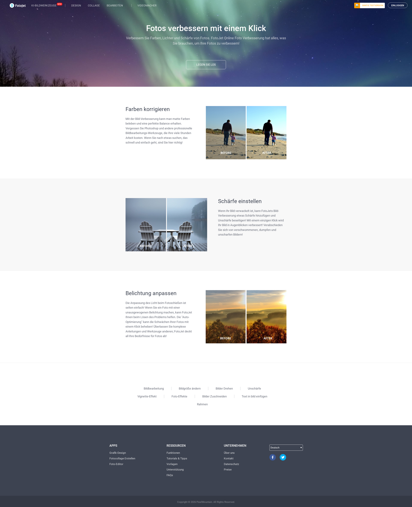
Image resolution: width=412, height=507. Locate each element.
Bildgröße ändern (190, 388)
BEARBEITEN (115, 5)
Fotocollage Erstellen (122, 458)
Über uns (229, 452)
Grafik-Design (117, 452)
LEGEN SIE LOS (206, 64)
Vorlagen (172, 464)
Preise (228, 469)
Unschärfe (254, 388)
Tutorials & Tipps (177, 458)
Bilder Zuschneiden (214, 396)
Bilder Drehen (224, 388)
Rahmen (202, 404)
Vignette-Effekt (147, 396)
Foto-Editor (116, 464)
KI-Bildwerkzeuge (43, 5)
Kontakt (229, 458)
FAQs (170, 475)
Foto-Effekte (179, 396)
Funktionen (173, 452)
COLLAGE (94, 5)
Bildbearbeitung (154, 388)
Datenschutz (231, 464)
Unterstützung (175, 469)
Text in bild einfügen (254, 396)
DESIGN (76, 5)
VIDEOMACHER (146, 5)
